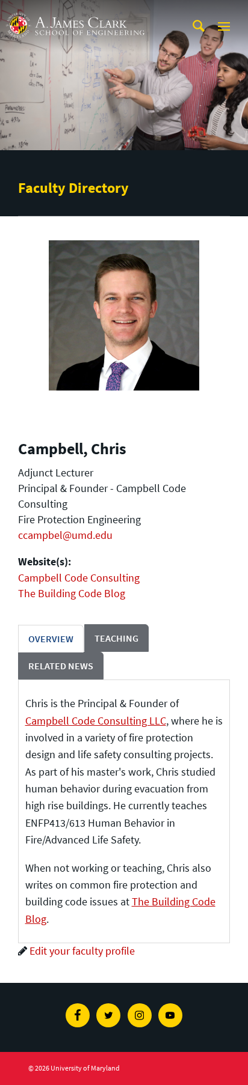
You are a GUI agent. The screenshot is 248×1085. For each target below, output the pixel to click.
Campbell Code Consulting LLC (95, 721)
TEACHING (116, 638)
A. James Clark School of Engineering (75, 11)
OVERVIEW (50, 639)
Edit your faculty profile (82, 951)
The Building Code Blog (71, 593)
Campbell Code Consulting (79, 578)
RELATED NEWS (60, 666)
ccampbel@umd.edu (65, 535)
